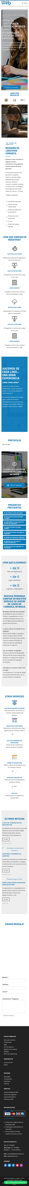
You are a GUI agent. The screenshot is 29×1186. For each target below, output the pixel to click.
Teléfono (5, 984)
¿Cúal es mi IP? (8, 1062)
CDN (22, 1178)
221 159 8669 (10, 1145)
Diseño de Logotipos (10, 1094)
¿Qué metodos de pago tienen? (12, 527)
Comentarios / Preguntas (10, 999)
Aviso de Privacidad (9, 1178)
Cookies (17, 1178)
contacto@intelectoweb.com (15, 1154)
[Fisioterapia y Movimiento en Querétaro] (14, 850)
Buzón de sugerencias (10, 1054)
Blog (5, 1044)
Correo (5, 992)
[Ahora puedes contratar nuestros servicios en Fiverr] (14, 879)
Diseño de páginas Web (11, 1092)
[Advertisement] (14, 68)
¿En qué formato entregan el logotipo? (14, 532)
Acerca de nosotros (9, 1040)
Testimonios (7, 1042)
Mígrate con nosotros (10, 1049)
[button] (4, 100)
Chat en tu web (18, 1180)
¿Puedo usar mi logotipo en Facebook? (13, 547)
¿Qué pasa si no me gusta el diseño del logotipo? (14, 522)
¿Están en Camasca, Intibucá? (15, 537)
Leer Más (6, 839)
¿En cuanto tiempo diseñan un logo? (13, 517)
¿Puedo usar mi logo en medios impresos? (12, 541)
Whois (6, 1065)
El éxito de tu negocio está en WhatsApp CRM (12, 824)
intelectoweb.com (12, 1156)
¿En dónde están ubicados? (14, 513)
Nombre (5, 977)
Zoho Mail (9, 1180)
